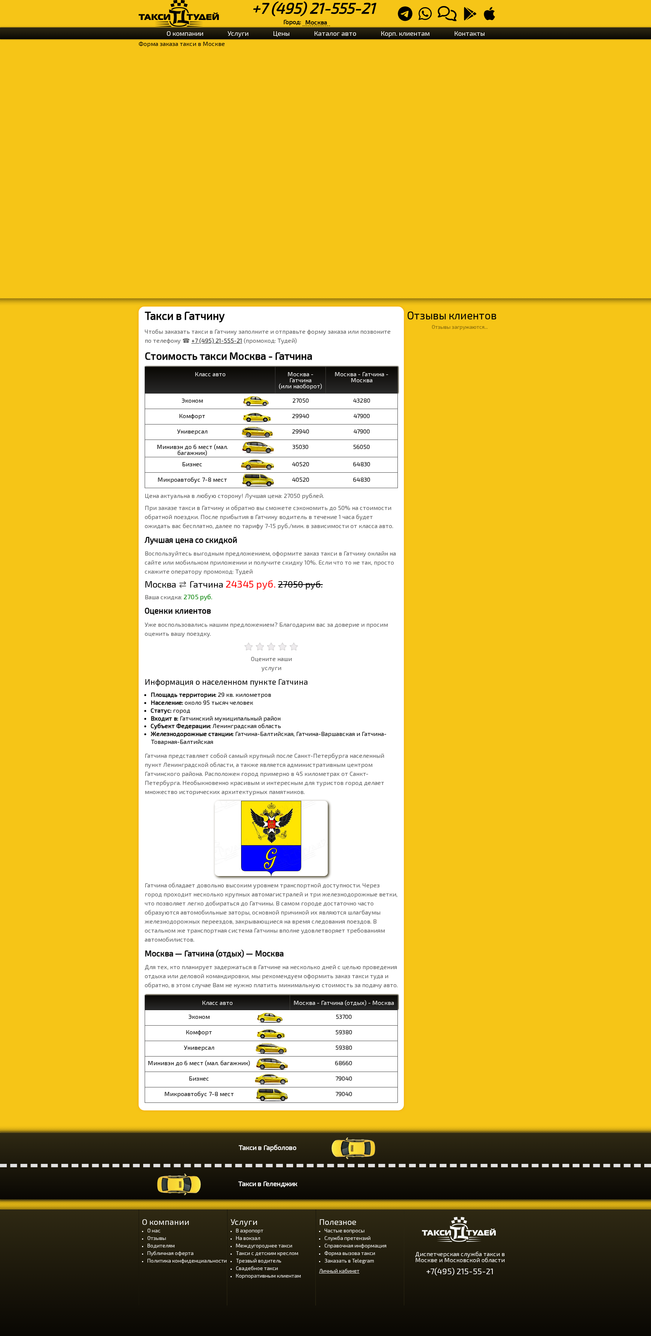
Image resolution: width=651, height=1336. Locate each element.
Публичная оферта (170, 1253)
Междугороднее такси (264, 1245)
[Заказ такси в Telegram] (407, 16)
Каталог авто (335, 33)
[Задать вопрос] (449, 16)
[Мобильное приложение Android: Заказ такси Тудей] (472, 16)
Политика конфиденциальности (187, 1260)
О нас (153, 1230)
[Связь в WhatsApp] (427, 16)
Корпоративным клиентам (268, 1275)
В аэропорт (249, 1230)
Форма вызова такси (349, 1253)
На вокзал (248, 1238)
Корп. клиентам (405, 33)
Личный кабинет (339, 1270)
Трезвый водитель (258, 1260)
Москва (316, 22)
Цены (281, 33)
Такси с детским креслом (267, 1253)
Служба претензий (347, 1238)
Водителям (161, 1245)
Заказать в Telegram (349, 1260)
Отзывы (156, 1238)
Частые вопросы (344, 1230)
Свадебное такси (257, 1268)
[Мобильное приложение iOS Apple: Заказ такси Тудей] (492, 16)
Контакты (469, 33)
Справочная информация (355, 1245)
